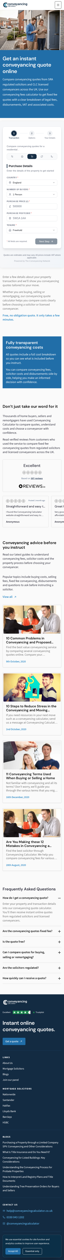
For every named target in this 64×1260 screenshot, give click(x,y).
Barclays (7, 1117)
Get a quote (11, 1041)
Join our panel (11, 1080)
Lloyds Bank (9, 1111)
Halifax (6, 1105)
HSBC (6, 1122)
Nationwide (9, 1094)
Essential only (32, 1251)
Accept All (13, 1251)
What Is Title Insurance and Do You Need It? (26, 1152)
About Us (8, 1063)
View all (7, 597)
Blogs (6, 1074)
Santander (8, 1100)
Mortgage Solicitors (13, 1068)
